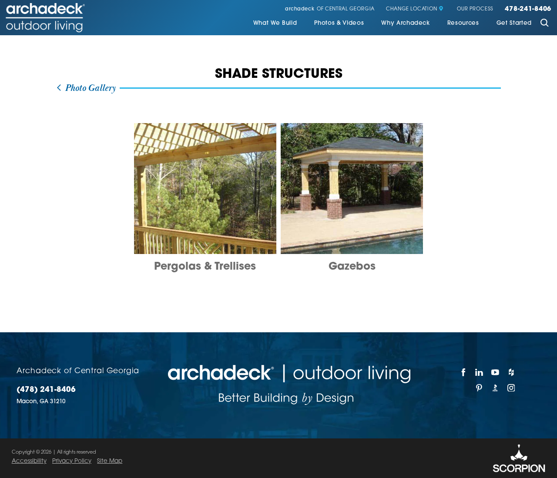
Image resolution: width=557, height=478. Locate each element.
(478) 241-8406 (46, 390)
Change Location (411, 9)
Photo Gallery (89, 88)
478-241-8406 (528, 10)
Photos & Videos (339, 23)
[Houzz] (511, 372)
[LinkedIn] (480, 372)
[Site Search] (544, 24)
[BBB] (495, 388)
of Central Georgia (330, 9)
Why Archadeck (405, 23)
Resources (463, 23)
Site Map (109, 461)
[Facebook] (464, 372)
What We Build (275, 23)
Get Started (514, 23)
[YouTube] (495, 372)
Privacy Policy (71, 461)
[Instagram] (511, 388)
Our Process (475, 9)
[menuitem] (275, 23)
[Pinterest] (480, 388)
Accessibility (29, 461)
